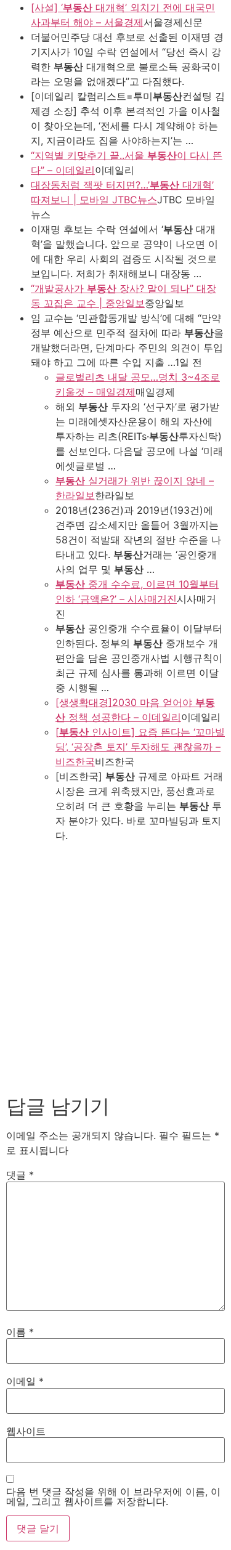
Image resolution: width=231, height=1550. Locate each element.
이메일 (25, 1381)
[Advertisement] (115, 964)
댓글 (20, 1175)
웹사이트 (26, 1431)
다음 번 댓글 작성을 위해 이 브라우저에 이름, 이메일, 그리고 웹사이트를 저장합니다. (113, 1496)
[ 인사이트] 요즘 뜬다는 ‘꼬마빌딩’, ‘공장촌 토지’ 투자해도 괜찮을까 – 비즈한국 (140, 747)
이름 (20, 1332)
